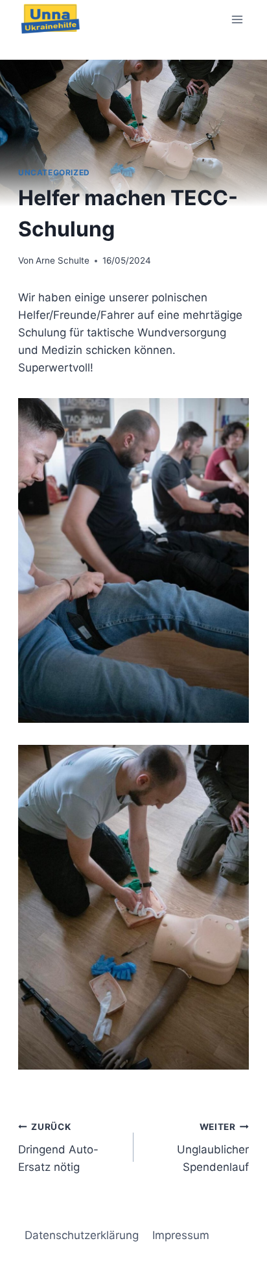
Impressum (180, 1235)
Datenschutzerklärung (82, 1235)
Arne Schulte (62, 260)
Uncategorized (54, 172)
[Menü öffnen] (237, 19)
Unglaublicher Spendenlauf (213, 1147)
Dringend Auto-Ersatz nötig (58, 1147)
